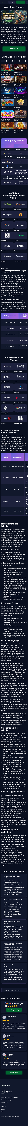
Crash (16, 61)
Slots (22, 61)
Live (10, 61)
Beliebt (3, 61)
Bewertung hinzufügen (14, 1010)
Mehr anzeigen (14, 1072)
